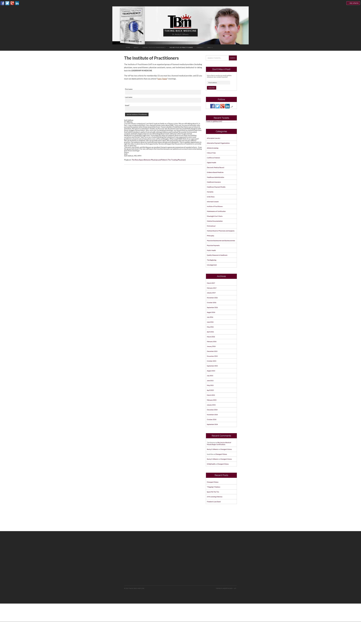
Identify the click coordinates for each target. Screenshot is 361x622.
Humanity (210, 192)
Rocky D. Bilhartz (212, 449)
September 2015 (212, 366)
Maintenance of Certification (216, 211)
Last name (128, 97)
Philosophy (210, 235)
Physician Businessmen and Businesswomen (221, 240)
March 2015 (211, 395)
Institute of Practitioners (215, 206)
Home (128, 47)
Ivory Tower (162, 79)
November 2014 (212, 414)
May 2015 (210, 385)
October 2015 (211, 361)
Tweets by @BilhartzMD (214, 121)
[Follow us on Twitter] (217, 106)
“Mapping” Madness (213, 487)
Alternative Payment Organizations (218, 143)
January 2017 (211, 293)
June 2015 (210, 380)
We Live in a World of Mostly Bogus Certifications (219, 443)
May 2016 (210, 327)
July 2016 (210, 317)
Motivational (211, 226)
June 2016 (210, 322)
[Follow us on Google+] (222, 106)
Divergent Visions (226, 449)
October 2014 (211, 419)
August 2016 (211, 312)
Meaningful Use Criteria (214, 216)
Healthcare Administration (215, 177)
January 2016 (211, 346)
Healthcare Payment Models (216, 187)
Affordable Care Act (213, 138)
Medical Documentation (215, 221)
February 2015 (211, 400)
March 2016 (211, 337)
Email (127, 105)
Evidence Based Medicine (215, 172)
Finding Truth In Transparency (154, 47)
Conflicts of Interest (213, 158)
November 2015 (212, 356)
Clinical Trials (211, 153)
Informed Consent (213, 201)
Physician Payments (213, 245)
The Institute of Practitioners (181, 47)
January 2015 (211, 405)
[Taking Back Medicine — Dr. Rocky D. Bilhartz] (180, 25)
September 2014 (212, 424)
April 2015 (210, 390)
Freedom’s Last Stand (214, 501)
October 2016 (211, 302)
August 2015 (211, 371)
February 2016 (211, 341)
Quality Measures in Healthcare (217, 255)
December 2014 (212, 410)
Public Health (211, 250)
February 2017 (211, 288)
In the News (211, 197)
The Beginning (211, 260)
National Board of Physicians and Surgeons (220, 231)
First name (128, 89)
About (136, 47)
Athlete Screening (212, 148)
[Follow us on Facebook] (212, 106)
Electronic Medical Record (215, 167)
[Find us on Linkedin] (227, 106)
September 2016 (212, 307)
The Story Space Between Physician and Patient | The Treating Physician (158, 160)
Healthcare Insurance (214, 182)
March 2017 (211, 283)
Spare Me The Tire (213, 492)
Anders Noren (227, 588)
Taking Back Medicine (136, 588)
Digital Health (211, 162)
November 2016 (212, 297)
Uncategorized (212, 265)
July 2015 (210, 375)
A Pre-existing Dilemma (214, 497)
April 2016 (210, 332)
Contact (200, 47)
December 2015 (212, 351)
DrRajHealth (211, 464)
